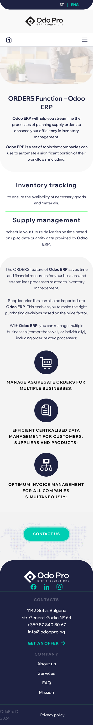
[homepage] (8, 40)
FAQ (46, 683)
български (63, 4)
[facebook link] (33, 588)
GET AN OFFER (43, 643)
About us (46, 663)
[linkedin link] (47, 588)
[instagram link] (59, 588)
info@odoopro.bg (46, 632)
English (73, 4)
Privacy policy (52, 714)
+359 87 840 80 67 (46, 624)
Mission (46, 692)
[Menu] (85, 40)
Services (46, 673)
